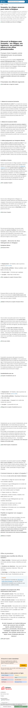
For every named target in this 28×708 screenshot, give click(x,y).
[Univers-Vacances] (3, 1)
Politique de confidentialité (6, 669)
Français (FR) (4, 702)
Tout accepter (21, 706)
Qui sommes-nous (5, 693)
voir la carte (8, 265)
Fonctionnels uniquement (7, 706)
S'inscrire (23, 665)
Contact (2, 695)
